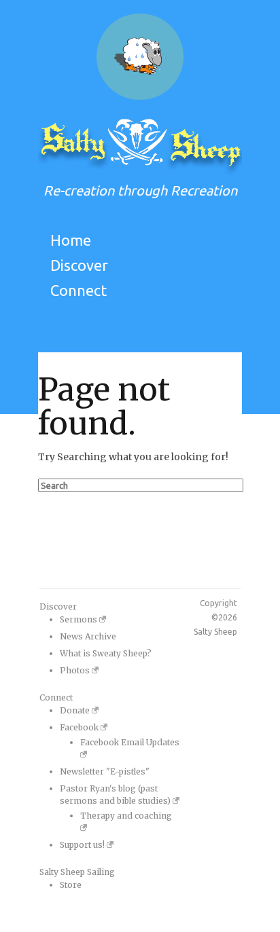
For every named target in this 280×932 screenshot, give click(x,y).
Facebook (80, 727)
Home (70, 239)
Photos (76, 670)
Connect (78, 290)
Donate (76, 710)
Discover (79, 265)
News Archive (88, 636)
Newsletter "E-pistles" (105, 771)
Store (71, 885)
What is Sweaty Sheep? (106, 653)
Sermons (79, 619)
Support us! (83, 845)
